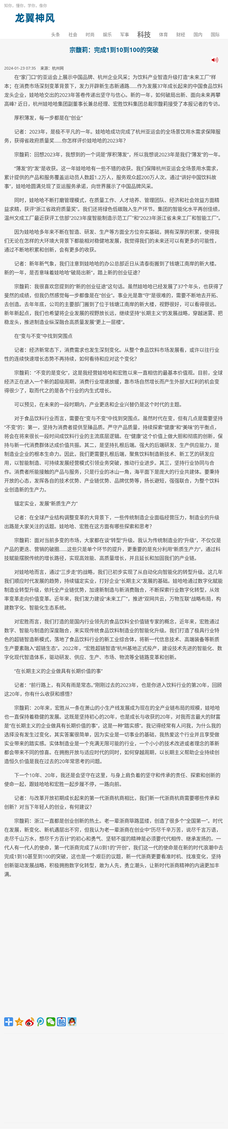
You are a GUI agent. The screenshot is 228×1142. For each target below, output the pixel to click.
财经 (180, 34)
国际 (215, 34)
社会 (72, 34)
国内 (198, 34)
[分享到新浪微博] (29, 1021)
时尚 (90, 34)
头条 (55, 34)
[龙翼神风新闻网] (34, 16)
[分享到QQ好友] (72, 1021)
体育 (163, 34)
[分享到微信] (50, 1021)
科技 (144, 34)
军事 (124, 34)
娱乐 (107, 34)
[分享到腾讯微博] (40, 1021)
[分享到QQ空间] (19, 1021)
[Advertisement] (114, 950)
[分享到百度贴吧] (61, 1021)
